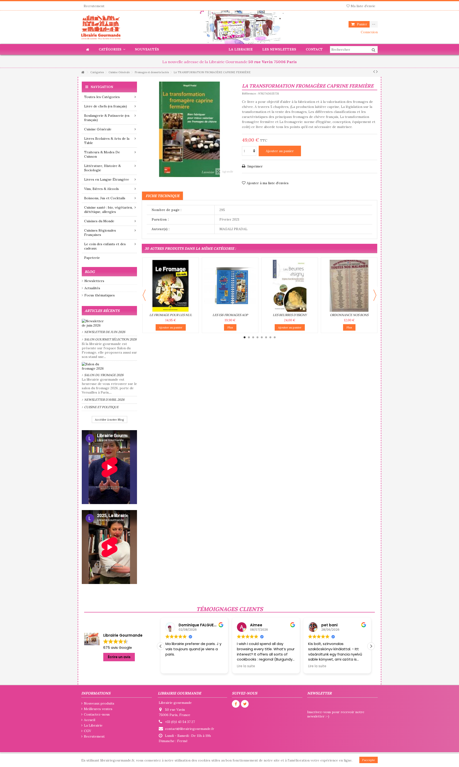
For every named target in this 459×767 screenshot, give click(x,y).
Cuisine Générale (97, 129)
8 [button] (275, 337)
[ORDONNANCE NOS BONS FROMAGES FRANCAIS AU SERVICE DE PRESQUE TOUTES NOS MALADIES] (349, 286)
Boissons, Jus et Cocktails (104, 198)
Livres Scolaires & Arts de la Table (106, 140)
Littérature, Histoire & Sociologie (102, 168)
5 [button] (262, 337)
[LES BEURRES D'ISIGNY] (290, 286)
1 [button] (245, 337)
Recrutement (94, 6)
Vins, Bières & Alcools (101, 189)
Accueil (89, 720)
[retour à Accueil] (82, 72)
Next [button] (375, 295)
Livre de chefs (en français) (105, 106)
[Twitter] (245, 704)
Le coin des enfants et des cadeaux (105, 246)
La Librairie (93, 725)
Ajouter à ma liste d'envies (268, 183)
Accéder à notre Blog (109, 419)
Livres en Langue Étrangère (106, 179)
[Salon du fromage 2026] (109, 366)
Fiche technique (162, 196)
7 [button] (270, 337)
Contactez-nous (97, 714)
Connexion (369, 32)
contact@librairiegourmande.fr (189, 729)
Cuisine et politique (101, 407)
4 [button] (257, 337)
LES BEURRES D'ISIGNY (290, 315)
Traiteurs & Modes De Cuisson (102, 154)
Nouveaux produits (99, 703)
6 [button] (266, 337)
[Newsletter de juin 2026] (109, 323)
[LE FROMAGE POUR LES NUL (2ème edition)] (171, 286)
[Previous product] (374, 71)
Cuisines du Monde (99, 221)
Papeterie (92, 258)
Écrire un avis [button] (119, 657)
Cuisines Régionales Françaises (100, 232)
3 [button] (253, 337)
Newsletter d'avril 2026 (104, 400)
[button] (371, 646)
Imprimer (254, 166)
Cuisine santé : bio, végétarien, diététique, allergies (108, 209)
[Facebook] (236, 704)
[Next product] (377, 71)
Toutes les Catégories (102, 97)
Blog (90, 271)
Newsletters (94, 281)
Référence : (249, 93)
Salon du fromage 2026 (104, 375)
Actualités (92, 288)
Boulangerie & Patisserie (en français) (106, 117)
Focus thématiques (99, 295)
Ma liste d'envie (362, 6)
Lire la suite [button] (246, 666)
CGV (87, 731)
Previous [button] (144, 295)
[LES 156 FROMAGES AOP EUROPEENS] (230, 286)
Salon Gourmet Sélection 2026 (110, 339)
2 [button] (249, 337)
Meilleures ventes (98, 709)
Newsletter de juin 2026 (104, 332)
